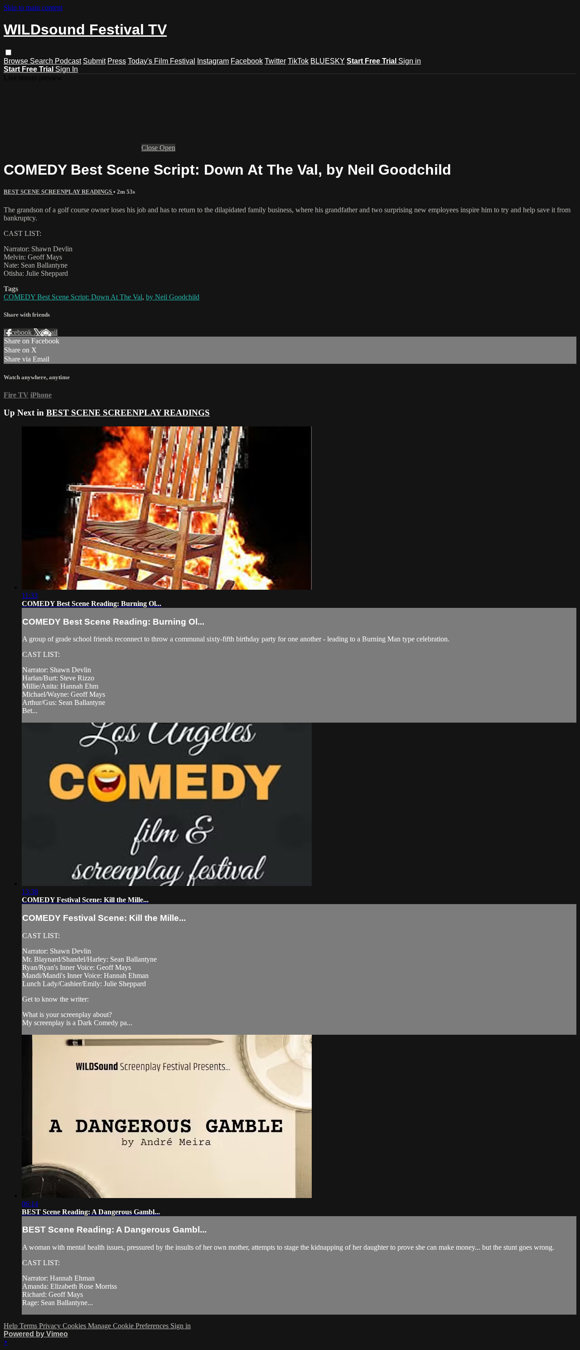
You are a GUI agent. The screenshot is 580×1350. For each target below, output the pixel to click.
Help (11, 1326)
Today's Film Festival (161, 61)
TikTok (298, 61)
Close (150, 148)
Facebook (247, 61)
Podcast (68, 61)
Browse (17, 61)
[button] (8, 52)
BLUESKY (327, 61)
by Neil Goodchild (172, 297)
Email (49, 332)
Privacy (51, 1326)
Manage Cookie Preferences (129, 1326)
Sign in (409, 61)
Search (42, 61)
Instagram (213, 61)
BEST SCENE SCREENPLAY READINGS (58, 191)
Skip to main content (33, 7)
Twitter (275, 61)
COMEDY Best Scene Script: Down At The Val (73, 297)
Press (116, 61)
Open (167, 148)
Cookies (75, 1326)
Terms (29, 1326)
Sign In (66, 69)
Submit (94, 61)
